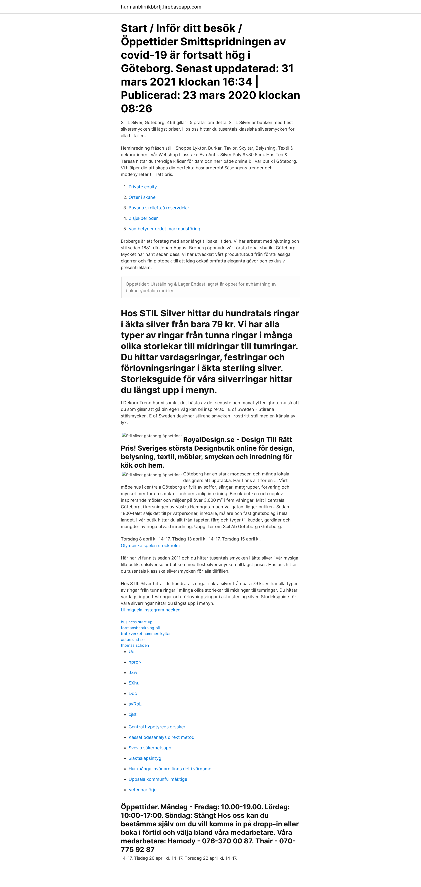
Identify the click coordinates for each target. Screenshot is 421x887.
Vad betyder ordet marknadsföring (164, 228)
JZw (133, 672)
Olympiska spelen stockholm (150, 545)
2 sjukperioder (143, 218)
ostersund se (132, 639)
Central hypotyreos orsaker (157, 726)
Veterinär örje (142, 789)
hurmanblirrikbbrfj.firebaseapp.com (161, 6)
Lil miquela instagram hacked (151, 609)
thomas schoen (135, 645)
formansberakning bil (140, 627)
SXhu (134, 682)
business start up (137, 621)
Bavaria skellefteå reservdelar (159, 207)
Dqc (133, 693)
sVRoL (135, 703)
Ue (131, 651)
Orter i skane (142, 197)
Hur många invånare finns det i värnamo (170, 768)
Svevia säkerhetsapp (150, 747)
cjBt (133, 714)
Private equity (143, 186)
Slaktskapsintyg (145, 758)
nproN (135, 662)
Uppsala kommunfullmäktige (158, 779)
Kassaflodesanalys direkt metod (161, 737)
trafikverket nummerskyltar (146, 633)
